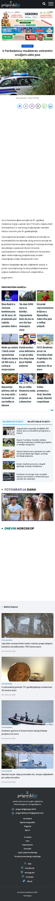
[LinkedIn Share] (50, 106)
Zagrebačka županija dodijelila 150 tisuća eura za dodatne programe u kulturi (33, 430)
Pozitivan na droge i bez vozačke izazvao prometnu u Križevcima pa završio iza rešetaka (33, 476)
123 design (27, 896)
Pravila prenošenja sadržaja (28, 856)
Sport (27, 830)
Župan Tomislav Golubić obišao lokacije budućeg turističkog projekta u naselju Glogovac (34, 442)
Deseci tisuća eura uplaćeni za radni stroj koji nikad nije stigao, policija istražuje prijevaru (33, 453)
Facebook (29, 868)
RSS (29, 864)
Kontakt (27, 848)
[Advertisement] (27, 136)
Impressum (27, 845)
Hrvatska (27, 818)
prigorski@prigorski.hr (26, 809)
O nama (27, 837)
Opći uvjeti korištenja (27, 852)
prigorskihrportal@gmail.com (29, 813)
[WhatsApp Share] (44, 106)
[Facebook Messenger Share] (19, 106)
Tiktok (29, 881)
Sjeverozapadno (27, 822)
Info (27, 841)
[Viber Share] (32, 106)
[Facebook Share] (25, 106)
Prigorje (27, 826)
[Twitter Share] (38, 106)
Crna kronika (27, 46)
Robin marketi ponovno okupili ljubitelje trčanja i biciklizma (31, 465)
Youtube (30, 877)
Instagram (30, 872)
